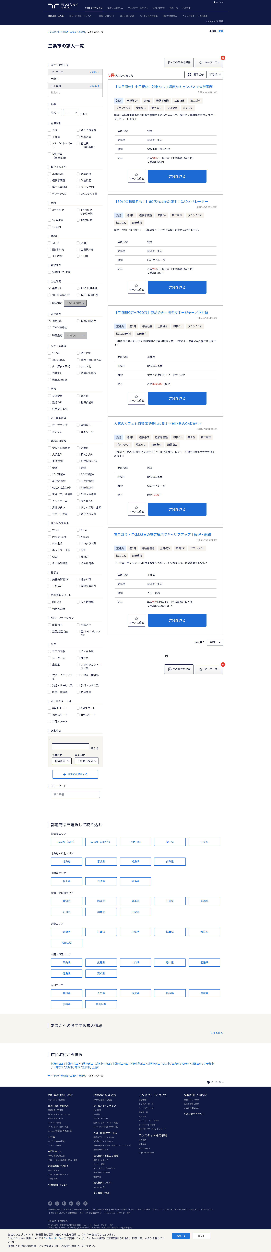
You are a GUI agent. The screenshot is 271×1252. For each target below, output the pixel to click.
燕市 (77, 1067)
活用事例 (97, 1177)
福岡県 (66, 993)
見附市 (69, 1067)
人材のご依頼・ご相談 (102, 1100)
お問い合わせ (159, 7)
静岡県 (101, 901)
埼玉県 (170, 841)
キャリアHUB (53, 1170)
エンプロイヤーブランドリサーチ (152, 1129)
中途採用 (142, 1140)
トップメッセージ (146, 1104)
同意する (181, 1236)
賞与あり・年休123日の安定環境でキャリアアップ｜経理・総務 (162, 534)
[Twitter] (57, 1203)
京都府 (135, 931)
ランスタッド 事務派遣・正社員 (62, 32)
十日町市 (58, 1067)
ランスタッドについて (138, 7)
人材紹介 (97, 1114)
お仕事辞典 (52, 1179)
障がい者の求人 (170, 16)
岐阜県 (135, 901)
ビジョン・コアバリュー (149, 1120)
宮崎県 (66, 1004)
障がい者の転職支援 (56, 1156)
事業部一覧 (143, 1112)
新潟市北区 (72, 1063)
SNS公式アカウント (194, 1114)
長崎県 (204, 993)
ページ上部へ (217, 1082)
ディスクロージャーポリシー (123, 1210)
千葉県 (204, 841)
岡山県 (66, 962)
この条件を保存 (181, 62)
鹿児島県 (101, 1004)
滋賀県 (170, 931)
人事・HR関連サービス (105, 1132)
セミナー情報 (98, 1164)
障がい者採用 (144, 1148)
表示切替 (199, 74)
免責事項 (67, 1210)
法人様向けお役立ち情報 (105, 1155)
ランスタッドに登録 (214, 21)
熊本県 (170, 993)
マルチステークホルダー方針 (118, 1213)
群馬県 (135, 881)
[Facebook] (50, 1203)
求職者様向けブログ (58, 1166)
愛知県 (66, 901)
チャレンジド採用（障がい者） (106, 1127)
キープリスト (212, 62)
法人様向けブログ (102, 1182)
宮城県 (101, 861)
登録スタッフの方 (191, 1100)
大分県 (101, 993)
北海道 (66, 861)
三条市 (176, 1063)
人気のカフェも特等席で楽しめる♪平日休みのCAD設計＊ (158, 423)
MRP (139, 1210)
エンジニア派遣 (127, 16)
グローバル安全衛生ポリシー (91, 1213)
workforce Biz (99, 1187)
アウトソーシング (100, 1118)
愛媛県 (204, 962)
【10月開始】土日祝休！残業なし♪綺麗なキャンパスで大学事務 (163, 87)
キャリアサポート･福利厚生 (195, 16)
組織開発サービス (100, 1149)
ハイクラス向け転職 (149, 16)
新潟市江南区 (120, 1063)
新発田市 (196, 1063)
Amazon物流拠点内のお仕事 (60, 1131)
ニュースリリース (146, 1108)
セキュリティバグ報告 (176, 1210)
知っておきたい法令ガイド (104, 1168)
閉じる (201, 1236)
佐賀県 (135, 993)
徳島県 (66, 973)
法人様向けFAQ (101, 1193)
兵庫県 (101, 931)
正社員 (51, 1137)
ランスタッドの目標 (147, 1125)
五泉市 (86, 1067)
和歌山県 (67, 942)
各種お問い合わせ (195, 1095)
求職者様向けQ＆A (57, 1184)
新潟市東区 (86, 1063)
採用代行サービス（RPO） (104, 1137)
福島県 (135, 861)
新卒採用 (142, 1144)
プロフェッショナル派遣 (58, 1127)
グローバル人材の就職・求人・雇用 (62, 1160)
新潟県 (82, 32)
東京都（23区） (67, 841)
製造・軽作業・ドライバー (81, 16)
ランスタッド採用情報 (153, 1135)
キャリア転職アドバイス (58, 1174)
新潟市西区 (57, 1063)
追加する (95, 86)
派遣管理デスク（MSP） (103, 1141)
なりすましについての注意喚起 (64, 1213)
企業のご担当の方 (115, 7)
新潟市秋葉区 (137, 1063)
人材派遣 (97, 1110)
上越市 (96, 1067)
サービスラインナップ (104, 1105)
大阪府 (66, 931)
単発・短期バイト (107, 16)
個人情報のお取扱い (82, 1210)
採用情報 (186, 7)
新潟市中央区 (103, 1063)
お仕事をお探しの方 (93, 7)
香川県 (170, 962)
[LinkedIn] (64, 1203)
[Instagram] (78, 1203)
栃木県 (66, 881)
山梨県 (135, 912)
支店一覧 (142, 1116)
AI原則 (147, 1210)
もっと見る (216, 1032)
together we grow (146, 1152)
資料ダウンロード (100, 1160)
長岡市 (166, 1063)
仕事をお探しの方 (191, 1104)
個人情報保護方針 (100, 1210)
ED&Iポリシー (158, 1210)
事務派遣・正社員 (56, 16)
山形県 (170, 861)
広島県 (101, 962)
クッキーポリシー (206, 1210)
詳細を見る (177, 176)
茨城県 (101, 881)
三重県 (170, 901)
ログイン (219, 2)
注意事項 (192, 1210)
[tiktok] (85, 1203)
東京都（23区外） (101, 841)
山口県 (135, 962)
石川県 (66, 912)
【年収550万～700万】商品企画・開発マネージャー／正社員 (161, 312)
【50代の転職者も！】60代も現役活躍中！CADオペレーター (161, 201)
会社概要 (142, 1100)
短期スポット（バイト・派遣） (106, 1123)
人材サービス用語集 (101, 1172)
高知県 (101, 973)
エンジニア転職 (54, 1145)
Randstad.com (54, 1210)
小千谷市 (209, 1063)
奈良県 (204, 931)
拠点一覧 (174, 7)
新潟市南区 (153, 1063)
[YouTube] (71, 1203)
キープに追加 (136, 178)
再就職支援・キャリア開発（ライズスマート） (112, 1145)
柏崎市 (185, 1063)
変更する (95, 72)
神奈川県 (135, 841)
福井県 (101, 912)
